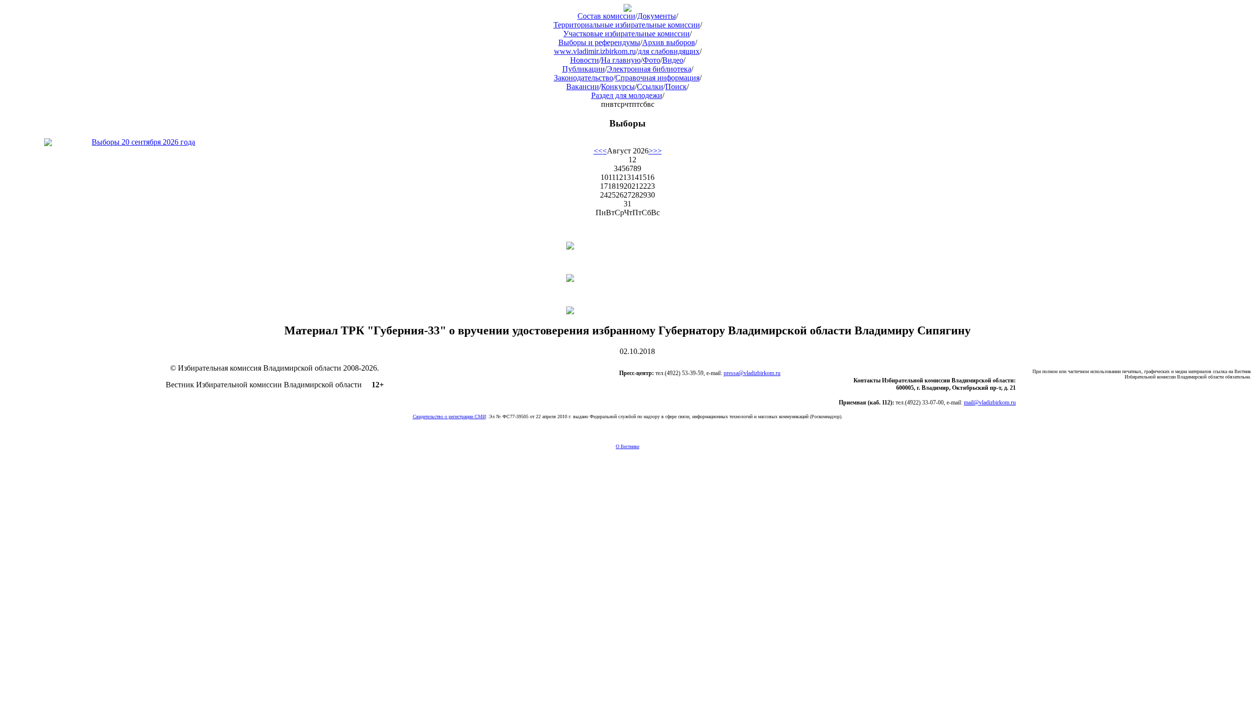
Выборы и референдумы (599, 42)
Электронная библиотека (649, 69)
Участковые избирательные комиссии (626, 33)
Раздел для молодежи (626, 95)
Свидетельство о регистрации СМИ (449, 416)
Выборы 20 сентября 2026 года (143, 142)
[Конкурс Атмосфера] (627, 246)
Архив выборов (668, 42)
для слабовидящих (669, 51)
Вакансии (582, 86)
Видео (672, 60)
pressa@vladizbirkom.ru (752, 373)
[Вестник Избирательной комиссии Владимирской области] (627, 9)
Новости (584, 60)
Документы (656, 16)
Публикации (583, 69)
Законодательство (583, 78)
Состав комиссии (606, 16)
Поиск (676, 86)
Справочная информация (657, 78)
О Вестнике (627, 446)
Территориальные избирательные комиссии (626, 25)
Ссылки (650, 86)
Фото (651, 60)
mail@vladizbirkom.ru (990, 402)
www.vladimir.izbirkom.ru (595, 51)
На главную (621, 60)
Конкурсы (618, 86)
